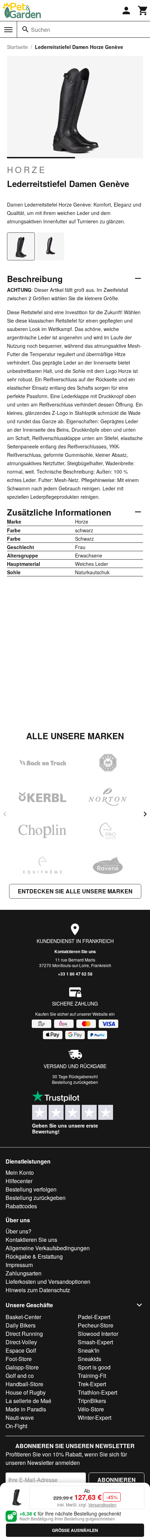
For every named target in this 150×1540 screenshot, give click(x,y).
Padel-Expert (94, 1317)
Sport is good (94, 1367)
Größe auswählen (75, 1530)
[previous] (5, 814)
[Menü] (8, 29)
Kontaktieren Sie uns (75, 951)
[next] (145, 814)
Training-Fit (92, 1376)
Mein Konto (20, 1172)
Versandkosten (102, 1504)
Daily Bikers (21, 1325)
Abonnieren (116, 1480)
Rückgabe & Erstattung (34, 1256)
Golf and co (20, 1376)
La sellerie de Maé (28, 1401)
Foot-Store (19, 1359)
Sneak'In (88, 1350)
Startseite (17, 46)
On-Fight (16, 1426)
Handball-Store (24, 1384)
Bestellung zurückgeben (75, 1082)
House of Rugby (26, 1392)
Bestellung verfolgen (31, 1189)
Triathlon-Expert (97, 1392)
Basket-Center (23, 1317)
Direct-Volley (21, 1342)
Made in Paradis (26, 1409)
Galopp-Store (22, 1367)
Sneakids (89, 1359)
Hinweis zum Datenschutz (38, 1290)
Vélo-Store (91, 1409)
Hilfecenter (19, 1181)
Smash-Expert (95, 1342)
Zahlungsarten (24, 1273)
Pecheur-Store (95, 1325)
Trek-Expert (92, 1384)
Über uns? (18, 1231)
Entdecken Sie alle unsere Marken (75, 891)
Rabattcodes (21, 1206)
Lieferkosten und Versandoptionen (48, 1282)
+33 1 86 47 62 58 (75, 974)
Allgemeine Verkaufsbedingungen (48, 1248)
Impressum (19, 1265)
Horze (27, 169)
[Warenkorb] (143, 10)
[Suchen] (25, 29)
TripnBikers (92, 1401)
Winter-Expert (94, 1417)
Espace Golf (21, 1350)
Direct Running (24, 1334)
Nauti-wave (20, 1417)
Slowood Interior (98, 1334)
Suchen (40, 30)
